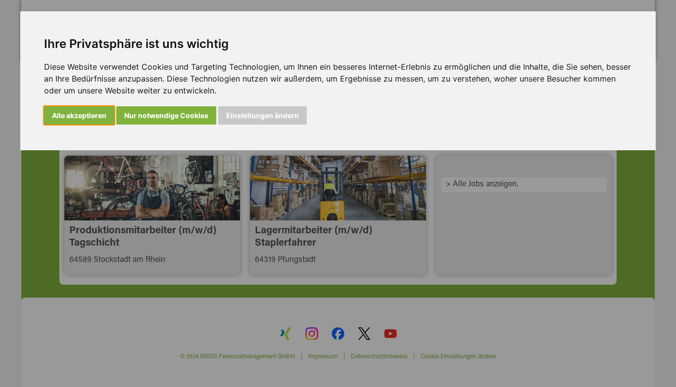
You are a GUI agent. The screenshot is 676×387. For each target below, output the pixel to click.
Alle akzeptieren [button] (79, 115)
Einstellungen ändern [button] (262, 115)
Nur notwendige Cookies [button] (166, 115)
